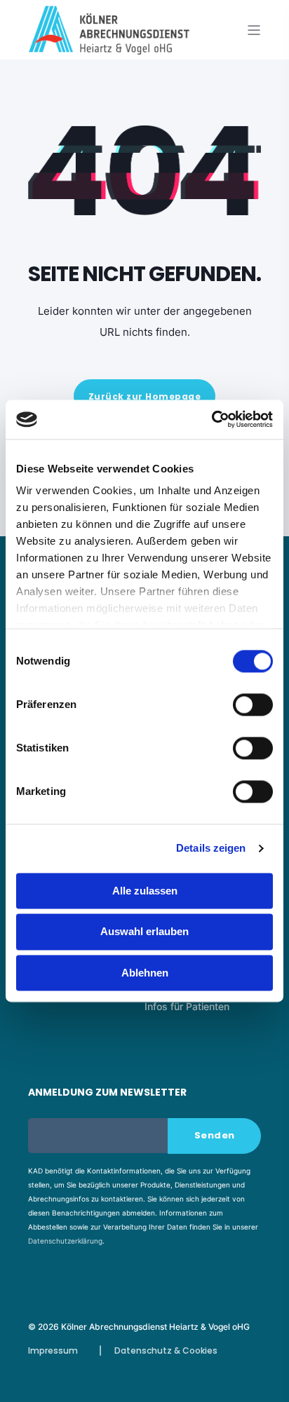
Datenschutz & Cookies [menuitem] (165, 1350)
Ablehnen (144, 973)
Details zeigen (211, 848)
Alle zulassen (144, 891)
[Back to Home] (108, 45)
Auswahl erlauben (144, 932)
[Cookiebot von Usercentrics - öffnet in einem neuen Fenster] (211, 419)
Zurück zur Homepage (144, 396)
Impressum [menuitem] (53, 1350)
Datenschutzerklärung (65, 1241)
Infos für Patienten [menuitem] (186, 1006)
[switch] (253, 704)
